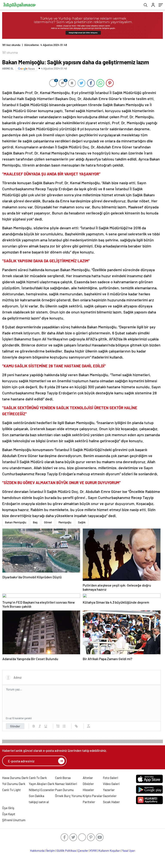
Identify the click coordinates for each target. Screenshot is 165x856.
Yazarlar (109, 790)
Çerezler (83, 850)
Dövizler (88, 784)
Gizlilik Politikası (66, 850)
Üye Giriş (8, 808)
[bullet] (64, 726)
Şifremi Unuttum (13, 820)
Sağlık (82, 522)
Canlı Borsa (63, 778)
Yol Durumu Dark (13, 784)
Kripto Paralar (92, 796)
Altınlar (88, 778)
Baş (35, 522)
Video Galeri (111, 784)
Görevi (48, 522)
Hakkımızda (37, 850)
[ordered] (58, 726)
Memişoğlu (64, 522)
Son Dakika (36, 796)
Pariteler (89, 802)
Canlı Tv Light (11, 790)
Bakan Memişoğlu (15, 522)
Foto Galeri (110, 778)
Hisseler (88, 790)
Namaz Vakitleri (66, 784)
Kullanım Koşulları (109, 850)
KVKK (93, 850)
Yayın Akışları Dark (41, 784)
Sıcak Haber (111, 802)
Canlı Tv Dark (38, 778)
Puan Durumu (64, 790)
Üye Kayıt (8, 814)
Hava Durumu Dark (15, 778)
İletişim (50, 850)
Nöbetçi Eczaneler (42, 790)
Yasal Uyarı (128, 850)
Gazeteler (110, 796)
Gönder (15, 726)
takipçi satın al (39, 802)
